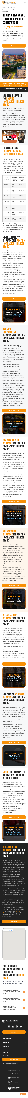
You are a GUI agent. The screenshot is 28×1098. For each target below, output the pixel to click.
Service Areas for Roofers (8, 7)
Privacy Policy (15, 1073)
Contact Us (5, 1055)
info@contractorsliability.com (10, 1063)
